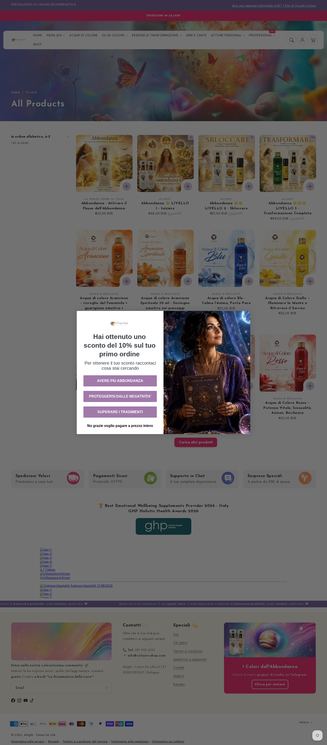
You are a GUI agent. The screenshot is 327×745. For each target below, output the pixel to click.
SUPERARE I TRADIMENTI (120, 412)
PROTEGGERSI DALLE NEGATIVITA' (120, 396)
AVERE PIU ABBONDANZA (120, 381)
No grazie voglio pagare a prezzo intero (120, 426)
